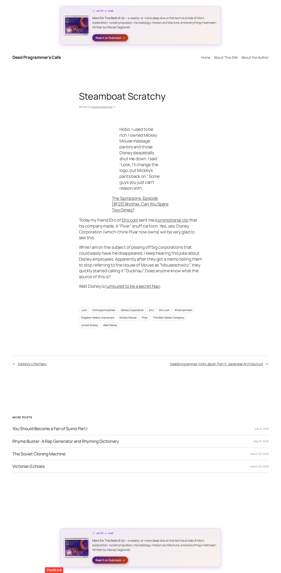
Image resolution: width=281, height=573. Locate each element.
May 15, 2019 (261, 441)
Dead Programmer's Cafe (36, 57)
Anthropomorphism (103, 310)
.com (84, 310)
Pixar (145, 317)
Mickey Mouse (128, 317)
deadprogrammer (102, 107)
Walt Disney (110, 325)
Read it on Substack (110, 38)
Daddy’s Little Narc (32, 364)
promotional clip (173, 220)
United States (89, 325)
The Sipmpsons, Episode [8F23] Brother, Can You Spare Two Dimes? (140, 204)
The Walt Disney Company (168, 317)
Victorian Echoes (28, 466)
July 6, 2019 (262, 429)
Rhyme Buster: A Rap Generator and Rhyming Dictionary (65, 441)
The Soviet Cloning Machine (38, 454)
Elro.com (130, 220)
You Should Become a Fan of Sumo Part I (49, 428)
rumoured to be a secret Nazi (133, 286)
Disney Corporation (132, 310)
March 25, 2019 (259, 454)
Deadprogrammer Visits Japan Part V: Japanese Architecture (216, 364)
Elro (151, 310)
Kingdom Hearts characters (97, 317)
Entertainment (184, 310)
